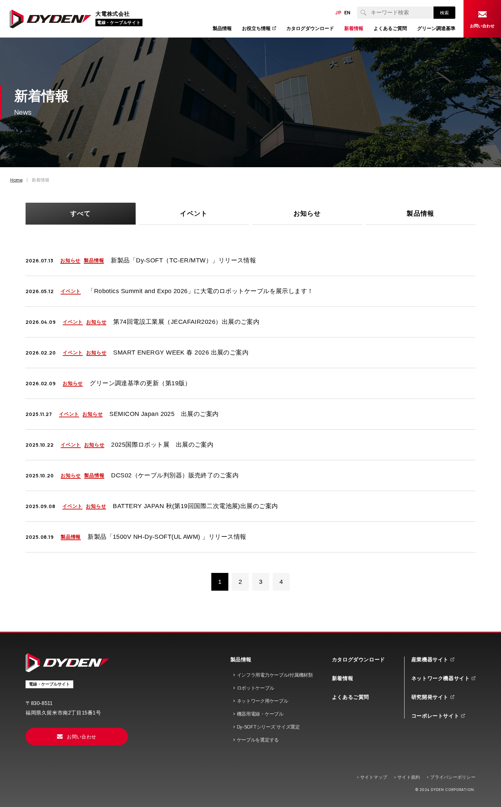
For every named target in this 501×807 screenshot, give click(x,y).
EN (347, 12)
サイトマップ (374, 777)
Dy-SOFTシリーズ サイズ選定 (268, 726)
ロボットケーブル (255, 688)
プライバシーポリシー (452, 777)
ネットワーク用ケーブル (262, 700)
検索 (444, 12)
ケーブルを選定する (258, 739)
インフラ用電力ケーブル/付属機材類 (275, 675)
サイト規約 (408, 777)
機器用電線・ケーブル (260, 713)
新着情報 (342, 678)
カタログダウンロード (358, 659)
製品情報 (241, 659)
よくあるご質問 (350, 697)
